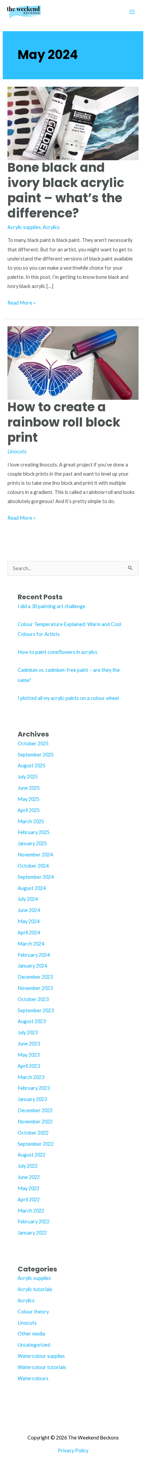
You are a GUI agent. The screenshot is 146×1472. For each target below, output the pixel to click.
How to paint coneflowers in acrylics (57, 652)
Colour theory (33, 1311)
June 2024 (29, 910)
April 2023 (29, 1066)
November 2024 (35, 854)
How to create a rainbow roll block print (63, 422)
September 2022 (36, 1144)
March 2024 (31, 944)
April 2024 (29, 932)
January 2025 (32, 843)
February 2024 (34, 955)
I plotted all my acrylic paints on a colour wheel (68, 698)
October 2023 (33, 999)
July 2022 (28, 1166)
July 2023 (28, 1032)
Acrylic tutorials (35, 1289)
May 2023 (28, 1055)
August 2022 (31, 1155)
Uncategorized (34, 1345)
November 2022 (35, 1121)
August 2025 (31, 765)
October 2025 (33, 743)
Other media (31, 1333)
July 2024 (28, 899)
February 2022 (34, 1221)
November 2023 (35, 988)
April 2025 (29, 810)
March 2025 (31, 821)
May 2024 (28, 921)
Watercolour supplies (41, 1356)
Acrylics (51, 227)
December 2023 (35, 977)
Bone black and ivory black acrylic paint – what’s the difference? (65, 190)
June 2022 (29, 1177)
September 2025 (36, 755)
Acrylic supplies (24, 227)
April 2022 (29, 1199)
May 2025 (28, 799)
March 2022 (31, 1211)
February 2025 (34, 832)
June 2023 (29, 1043)
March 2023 (31, 1077)
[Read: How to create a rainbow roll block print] (72, 362)
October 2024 (33, 866)
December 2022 (35, 1110)
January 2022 (32, 1233)
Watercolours (33, 1378)
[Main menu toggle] (132, 12)
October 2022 (33, 1133)
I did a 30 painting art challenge (51, 606)
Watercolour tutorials (42, 1367)
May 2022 (28, 1188)
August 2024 (31, 888)
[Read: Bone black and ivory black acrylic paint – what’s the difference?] (72, 123)
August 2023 (31, 1021)
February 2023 (34, 1088)
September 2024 (36, 877)
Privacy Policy (73, 1450)
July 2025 (28, 777)
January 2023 (32, 1099)
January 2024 (32, 966)
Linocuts (16, 451)
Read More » (21, 303)
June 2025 (29, 788)
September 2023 (36, 1010)
